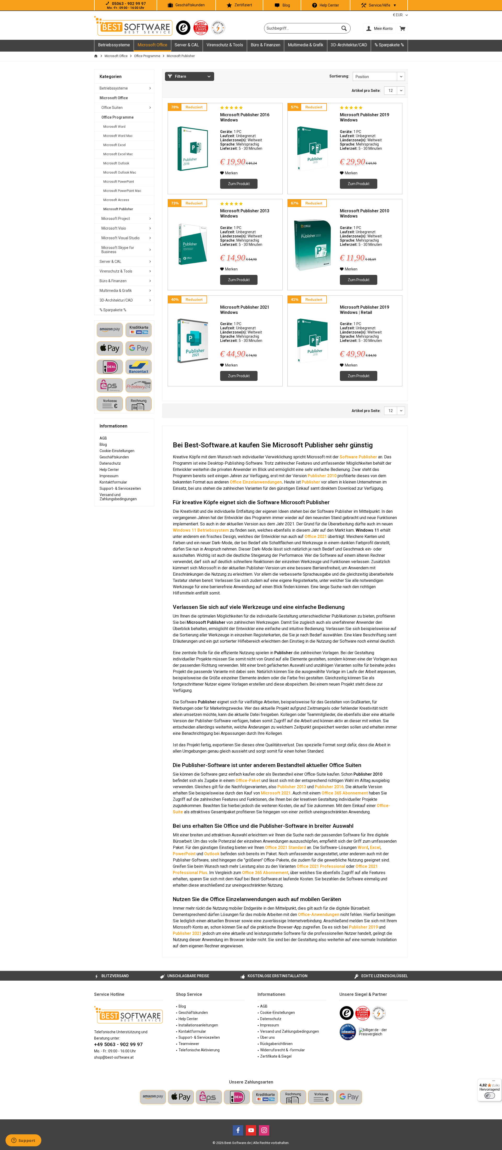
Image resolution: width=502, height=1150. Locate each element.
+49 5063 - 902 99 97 (118, 1044)
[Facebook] (238, 1130)
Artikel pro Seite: (366, 90)
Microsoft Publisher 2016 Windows (244, 117)
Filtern (180, 76)
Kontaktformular (113, 482)
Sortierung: (339, 76)
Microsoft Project (115, 218)
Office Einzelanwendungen (256, 482)
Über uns (267, 1037)
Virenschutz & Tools (116, 271)
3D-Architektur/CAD (116, 300)
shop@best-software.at (114, 1057)
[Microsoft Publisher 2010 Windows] (312, 244)
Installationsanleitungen (198, 1025)
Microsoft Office (114, 98)
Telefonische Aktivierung (199, 1050)
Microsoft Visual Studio (120, 238)
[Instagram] (264, 1130)
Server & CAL (110, 261)
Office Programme (117, 117)
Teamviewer (189, 1044)
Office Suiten (112, 107)
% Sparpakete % (113, 310)
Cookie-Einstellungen (117, 451)
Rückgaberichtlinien (276, 1044)
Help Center (329, 5)
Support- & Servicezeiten (120, 488)
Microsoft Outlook (116, 163)
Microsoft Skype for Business (117, 250)
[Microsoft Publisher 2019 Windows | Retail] (312, 341)
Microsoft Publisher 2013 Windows (244, 213)
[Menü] (493, 1082)
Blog (286, 5)
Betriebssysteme (114, 88)
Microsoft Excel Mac (118, 154)
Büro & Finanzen (113, 281)
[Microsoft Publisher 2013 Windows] (192, 244)
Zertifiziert (243, 5)
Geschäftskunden (190, 5)
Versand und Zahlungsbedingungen (118, 497)
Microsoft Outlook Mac (119, 172)
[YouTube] (251, 1130)
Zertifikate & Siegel (276, 1056)
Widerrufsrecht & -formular (282, 1050)
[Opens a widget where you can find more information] (23, 1140)
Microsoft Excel (114, 145)
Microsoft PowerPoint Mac (122, 191)
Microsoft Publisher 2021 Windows (244, 310)
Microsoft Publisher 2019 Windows (364, 117)
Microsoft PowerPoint (118, 182)
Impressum (109, 476)
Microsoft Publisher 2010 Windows (364, 213)
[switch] (489, 1095)
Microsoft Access (116, 200)
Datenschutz (110, 463)
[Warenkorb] (402, 28)
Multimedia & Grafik (116, 290)
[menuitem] (402, 28)
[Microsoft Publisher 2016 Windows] (192, 148)
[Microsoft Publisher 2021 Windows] (192, 341)
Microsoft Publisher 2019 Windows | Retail (364, 310)
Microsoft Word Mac (118, 136)
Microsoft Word (114, 127)
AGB (103, 438)
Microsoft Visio (113, 228)
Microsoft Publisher (118, 209)
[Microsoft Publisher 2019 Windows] (312, 148)
